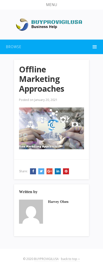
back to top (69, 259)
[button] (51, 4)
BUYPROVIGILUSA (46, 259)
